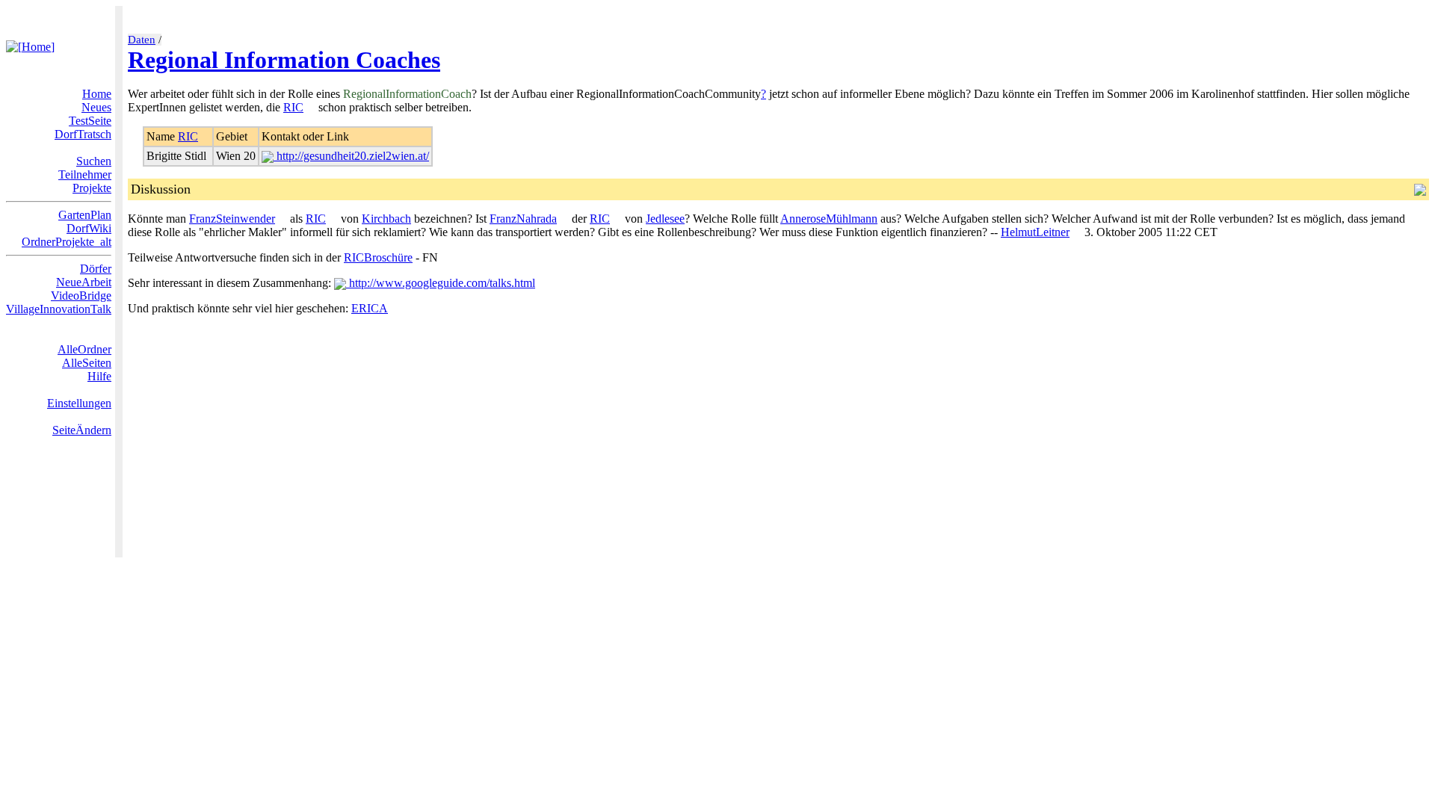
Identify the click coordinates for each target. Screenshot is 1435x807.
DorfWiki (89, 228)
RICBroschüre (378, 257)
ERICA (369, 308)
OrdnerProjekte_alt (66, 241)
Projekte (91, 188)
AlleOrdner (84, 349)
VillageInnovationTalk (58, 309)
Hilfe (99, 376)
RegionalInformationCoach (407, 93)
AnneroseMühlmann (828, 218)
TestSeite (90, 120)
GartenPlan (84, 214)
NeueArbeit (83, 282)
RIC (293, 107)
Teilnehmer (84, 174)
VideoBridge (81, 295)
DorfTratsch (83, 134)
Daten (141, 40)
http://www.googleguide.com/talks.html (440, 282)
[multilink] (309, 107)
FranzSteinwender (232, 218)
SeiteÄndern (81, 430)
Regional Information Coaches (284, 59)
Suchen (93, 161)
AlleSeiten (86, 362)
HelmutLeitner (1035, 232)
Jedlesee (665, 218)
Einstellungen (79, 403)
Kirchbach (386, 218)
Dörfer (95, 268)
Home (96, 93)
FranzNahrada (523, 218)
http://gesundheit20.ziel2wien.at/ (351, 155)
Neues (96, 107)
